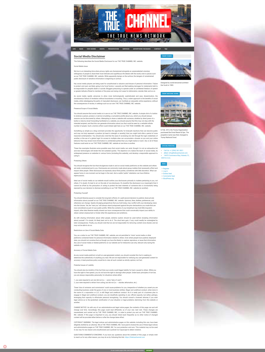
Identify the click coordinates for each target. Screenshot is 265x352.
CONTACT (157, 49)
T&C (166, 49)
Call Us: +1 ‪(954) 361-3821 (173, 150)
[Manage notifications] (5, 346)
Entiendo (149, 350)
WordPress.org (168, 179)
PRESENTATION (113, 49)
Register (166, 169)
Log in (165, 171)
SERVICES (126, 49)
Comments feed (169, 176)
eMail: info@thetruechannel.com (175, 153)
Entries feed (167, 174)
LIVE (74, 49)
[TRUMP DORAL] (176, 112)
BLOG (81, 49)
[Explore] (176, 70)
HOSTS (102, 49)
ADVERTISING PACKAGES (142, 49)
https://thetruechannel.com (135, 337)
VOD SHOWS (91, 49)
